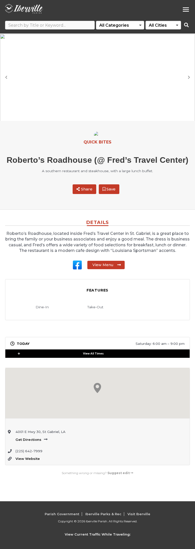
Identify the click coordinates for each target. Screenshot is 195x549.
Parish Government (62, 514)
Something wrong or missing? (96, 473)
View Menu (102, 265)
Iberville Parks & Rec (103, 514)
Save (110, 189)
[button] (23, 354)
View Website (27, 459)
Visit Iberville (138, 514)
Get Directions (28, 440)
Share (86, 189)
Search (186, 25)
